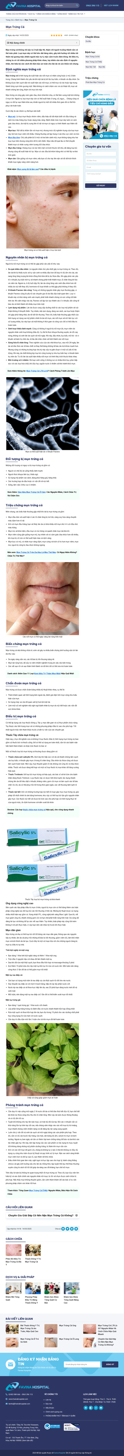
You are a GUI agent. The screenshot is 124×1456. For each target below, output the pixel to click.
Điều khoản (50, 1408)
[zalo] (91, 1408)
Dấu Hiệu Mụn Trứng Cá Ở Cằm (32, 492)
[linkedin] (76, 1229)
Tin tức (80, 14)
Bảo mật (49, 1404)
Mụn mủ (11, 116)
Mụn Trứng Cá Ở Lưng (69, 1339)
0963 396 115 (92, 5)
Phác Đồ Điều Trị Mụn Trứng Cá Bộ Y (13, 1262)
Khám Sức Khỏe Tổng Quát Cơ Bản (51, 1300)
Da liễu (88, 41)
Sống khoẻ (62, 14)
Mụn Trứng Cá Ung (67, 1325)
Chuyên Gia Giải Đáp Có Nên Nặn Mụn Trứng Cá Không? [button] (40, 1215)
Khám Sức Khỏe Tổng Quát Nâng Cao (71, 1300)
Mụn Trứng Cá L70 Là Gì (37, 371)
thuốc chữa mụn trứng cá (34, 810)
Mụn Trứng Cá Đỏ (93, 56)
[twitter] (67, 1229)
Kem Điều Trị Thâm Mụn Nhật (47, 673)
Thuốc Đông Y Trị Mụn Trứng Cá (33, 1260)
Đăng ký (110, 1364)
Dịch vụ (32, 14)
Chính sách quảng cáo (54, 1412)
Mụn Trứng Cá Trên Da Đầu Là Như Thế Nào (36, 552)
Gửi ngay (100, 185)
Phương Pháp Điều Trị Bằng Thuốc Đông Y (31, 1300)
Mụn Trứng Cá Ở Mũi (38, 1190)
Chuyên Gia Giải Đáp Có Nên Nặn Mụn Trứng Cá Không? (107, 1342)
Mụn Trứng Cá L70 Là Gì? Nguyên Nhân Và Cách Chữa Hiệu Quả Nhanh (107, 1329)
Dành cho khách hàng (46, 14)
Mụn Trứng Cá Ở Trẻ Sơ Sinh (29, 1340)
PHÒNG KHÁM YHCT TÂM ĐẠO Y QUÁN (60, 1416)
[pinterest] (72, 1229)
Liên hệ (48, 1400)
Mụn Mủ (102, 67)
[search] (77, 5)
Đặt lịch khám (111, 5)
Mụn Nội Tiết (91, 67)
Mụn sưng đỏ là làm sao (28, 169)
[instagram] (96, 1408)
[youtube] (101, 1408)
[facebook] (63, 1229)
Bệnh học (73, 14)
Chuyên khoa (21, 14)
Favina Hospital (59, 1453)
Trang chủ (10, 14)
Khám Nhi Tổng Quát (12, 1298)
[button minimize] (76, 42)
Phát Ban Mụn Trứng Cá (95, 82)
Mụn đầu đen (14, 137)
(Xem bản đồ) (27, 1440)
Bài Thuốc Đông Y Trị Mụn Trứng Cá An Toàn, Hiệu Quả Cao (29, 1328)
